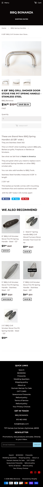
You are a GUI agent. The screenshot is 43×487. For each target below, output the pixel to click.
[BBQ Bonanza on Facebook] (31, 473)
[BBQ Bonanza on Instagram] (35, 473)
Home (4, 28)
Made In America (29, 156)
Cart (39, 3)
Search (21, 370)
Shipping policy (21, 382)
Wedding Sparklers (21, 379)
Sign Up (37, 444)
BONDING (21, 373)
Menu (6, 3)
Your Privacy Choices (21, 407)
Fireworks (21, 376)
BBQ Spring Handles (18, 28)
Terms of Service (21, 400)
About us (21, 385)
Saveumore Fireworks (21, 394)
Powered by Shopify (29, 479)
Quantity (5, 114)
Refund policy (21, 397)
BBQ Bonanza (21, 12)
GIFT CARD (21, 391)
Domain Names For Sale (21, 388)
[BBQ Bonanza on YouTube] (39, 473)
